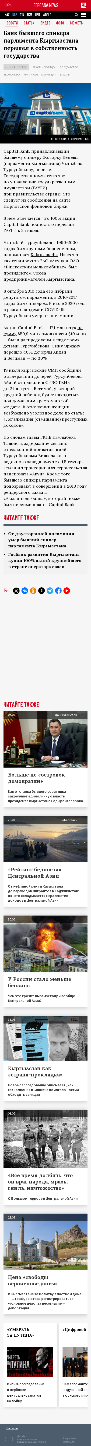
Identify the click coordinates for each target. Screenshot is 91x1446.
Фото (60, 23)
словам (17, 437)
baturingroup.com (27, 1442)
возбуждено (16, 413)
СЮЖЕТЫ (77, 23)
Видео (46, 23)
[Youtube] (66, 590)
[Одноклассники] (33, 590)
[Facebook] (58, 590)
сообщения (39, 200)
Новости (11, 23)
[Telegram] (50, 590)
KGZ (14, 14)
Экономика (12, 74)
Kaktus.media (44, 254)
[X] (16, 590)
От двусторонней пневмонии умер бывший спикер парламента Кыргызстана (41, 540)
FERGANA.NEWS (46, 5)
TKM (29, 14)
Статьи (29, 23)
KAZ (7, 14)
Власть (65, 74)
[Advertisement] (45, 651)
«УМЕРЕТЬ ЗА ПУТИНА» (20, 1332)
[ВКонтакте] (24, 590)
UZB (37, 14)
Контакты (12, 1428)
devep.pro (68, 1441)
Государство (69, 67)
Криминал (31, 74)
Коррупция (48, 74)
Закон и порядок (44, 67)
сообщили (70, 370)
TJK (22, 14)
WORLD (47, 14)
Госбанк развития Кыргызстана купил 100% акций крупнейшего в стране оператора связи (44, 560)
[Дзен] (41, 590)
